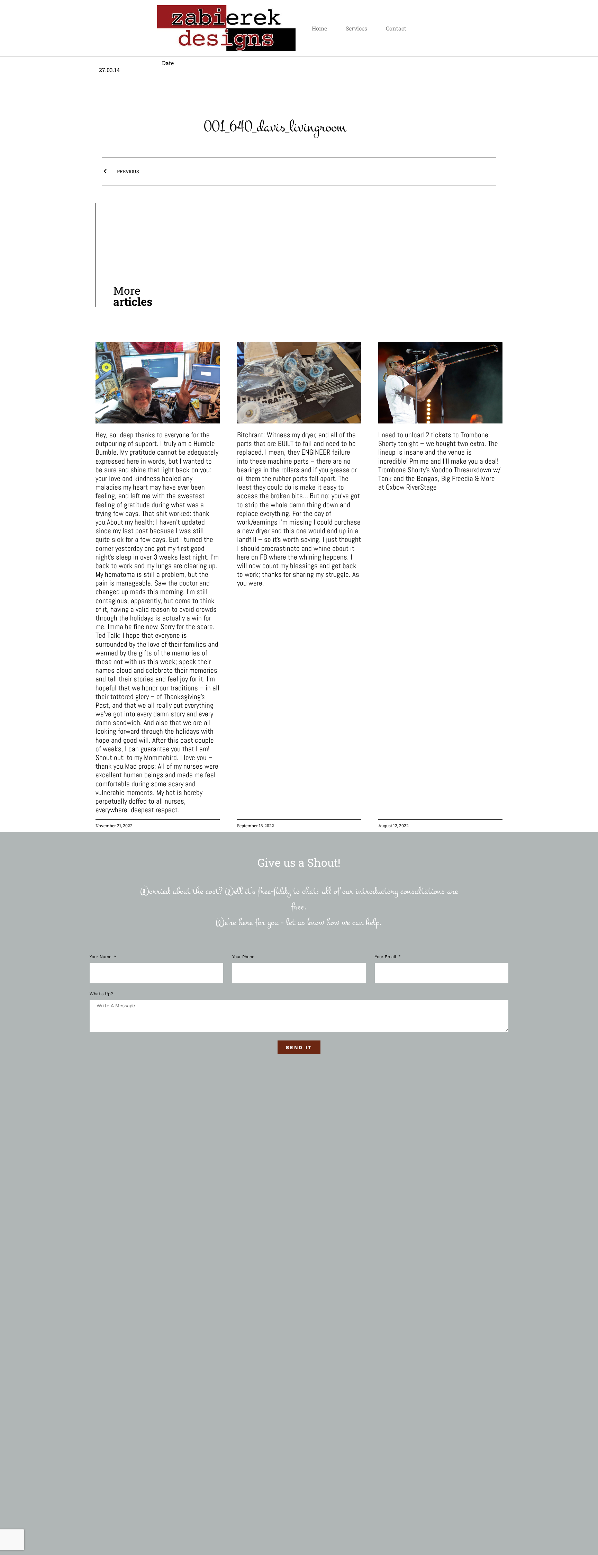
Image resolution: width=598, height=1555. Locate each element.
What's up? (101, 994)
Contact (396, 28)
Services (356, 28)
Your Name (101, 957)
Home (319, 28)
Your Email (386, 957)
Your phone (243, 957)
